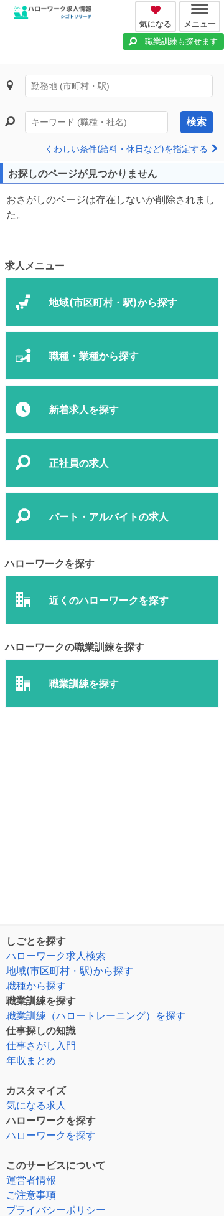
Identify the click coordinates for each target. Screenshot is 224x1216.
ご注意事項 (31, 1195)
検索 (197, 121)
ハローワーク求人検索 (56, 955)
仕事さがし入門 (41, 1045)
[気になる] (157, 8)
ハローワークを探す (51, 1135)
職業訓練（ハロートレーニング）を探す (95, 1015)
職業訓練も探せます (181, 41)
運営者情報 (31, 1180)
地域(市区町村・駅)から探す (69, 970)
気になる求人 (36, 1105)
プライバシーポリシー (56, 1210)
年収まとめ (31, 1060)
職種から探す (36, 985)
